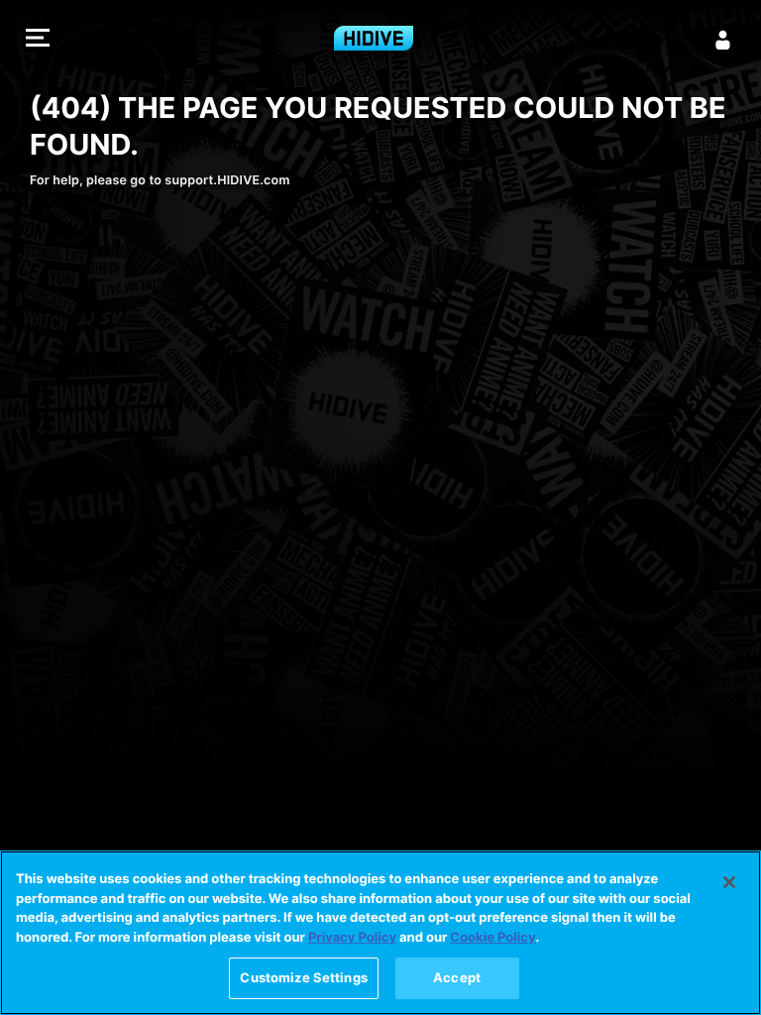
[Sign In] (723, 39)
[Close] (729, 882)
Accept (457, 977)
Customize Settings (303, 977)
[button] (38, 40)
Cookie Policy (492, 938)
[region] (380, 932)
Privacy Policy (352, 938)
